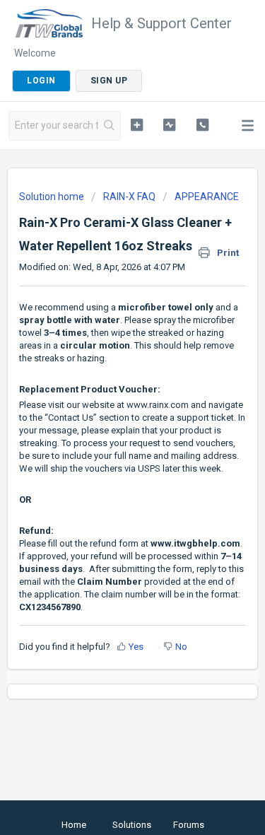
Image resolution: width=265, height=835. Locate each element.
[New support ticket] (137, 124)
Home (73, 824)
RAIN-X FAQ (129, 196)
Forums (188, 824)
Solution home (52, 196)
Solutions (131, 824)
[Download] (106, 409)
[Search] (109, 126)
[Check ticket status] (169, 124)
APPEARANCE (207, 196)
